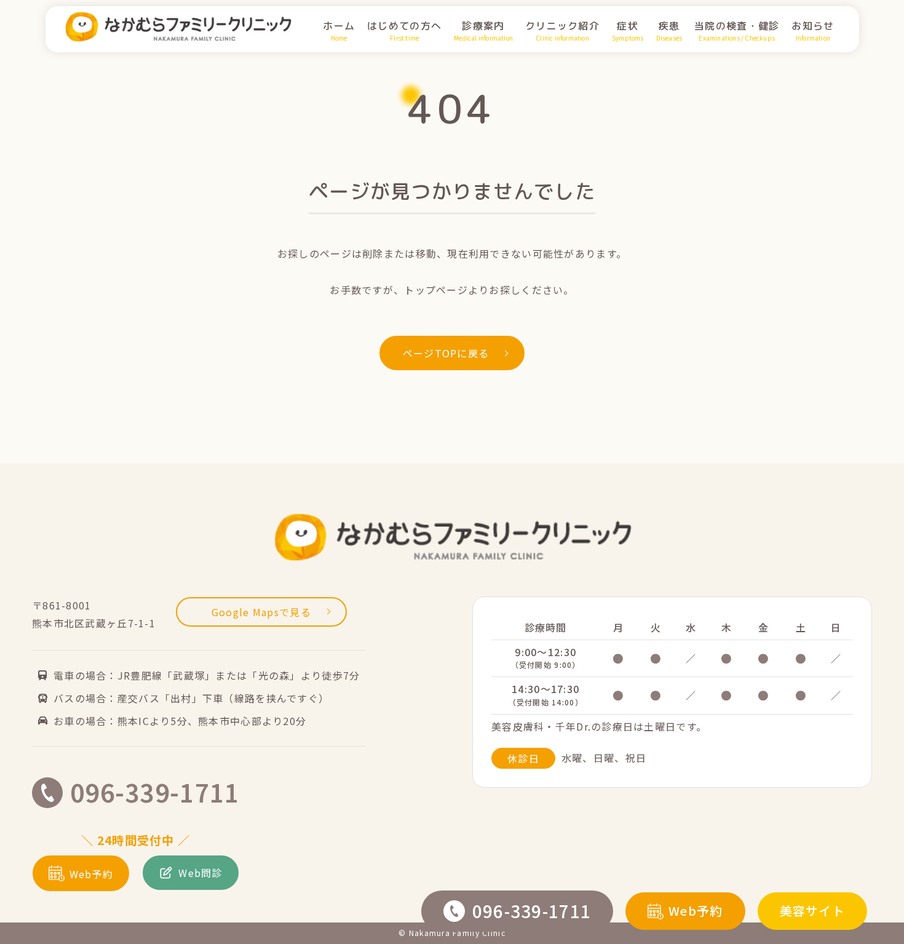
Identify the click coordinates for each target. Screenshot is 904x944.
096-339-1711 (531, 910)
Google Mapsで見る (261, 612)
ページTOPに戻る (446, 353)
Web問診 (200, 872)
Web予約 (695, 910)
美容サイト (812, 910)
